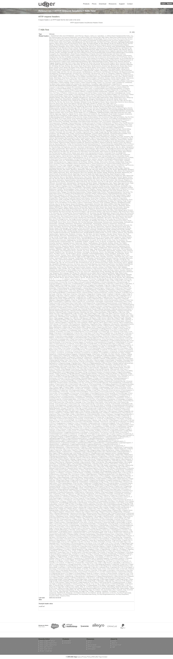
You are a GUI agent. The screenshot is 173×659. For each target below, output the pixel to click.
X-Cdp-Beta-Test (108, 333)
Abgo (103, 37)
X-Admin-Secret (119, 283)
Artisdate (51, 52)
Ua (64, 261)
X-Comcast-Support (77, 342)
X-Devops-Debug (99, 361)
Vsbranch (129, 270)
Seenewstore (113, 223)
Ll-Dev (64, 166)
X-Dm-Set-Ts (112, 366)
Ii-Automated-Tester (109, 153)
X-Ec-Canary (121, 370)
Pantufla (59, 189)
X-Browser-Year (71, 322)
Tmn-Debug (117, 255)
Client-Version (81, 78)
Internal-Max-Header (123, 156)
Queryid (67, 204)
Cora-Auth (108, 82)
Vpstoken (122, 270)
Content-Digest (53, 82)
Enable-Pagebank (73, 115)
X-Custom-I (105, 351)
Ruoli (117, 213)
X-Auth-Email (90, 301)
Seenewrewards (87, 223)
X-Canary (114, 328)
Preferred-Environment (93, 196)
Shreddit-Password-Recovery (61, 232)
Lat (88, 165)
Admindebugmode (77, 42)
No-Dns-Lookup (105, 178)
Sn (99, 237)
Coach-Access (73, 79)
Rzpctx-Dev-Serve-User (127, 213)
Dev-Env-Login (118, 100)
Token (97, 256)
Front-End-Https (65, 127)
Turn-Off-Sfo (123, 259)
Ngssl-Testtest (117, 177)
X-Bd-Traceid (82, 315)
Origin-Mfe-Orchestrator (106, 184)
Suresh (72, 247)
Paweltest (92, 189)
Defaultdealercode (100, 99)
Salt (91, 214)
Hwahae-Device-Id (62, 141)
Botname (67, 66)
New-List (62, 177)
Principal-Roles (53, 198)
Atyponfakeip (84, 54)
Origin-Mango (84, 184)
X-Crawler (74, 346)
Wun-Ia (99, 277)
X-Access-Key (63, 282)
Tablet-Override (71, 249)
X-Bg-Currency (125, 316)
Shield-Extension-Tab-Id (119, 226)
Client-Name (57, 78)
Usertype (101, 267)
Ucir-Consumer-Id (70, 262)
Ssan (113, 240)
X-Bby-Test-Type (78, 313)
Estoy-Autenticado (77, 118)
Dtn (81, 111)
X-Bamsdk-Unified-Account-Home (121, 309)
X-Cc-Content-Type (103, 331)
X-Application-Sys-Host (109, 297)
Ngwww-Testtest (127, 177)
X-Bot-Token (59, 321)
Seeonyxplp (72, 225)
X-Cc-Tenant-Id (114, 331)
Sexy (85, 226)
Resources (112, 4)
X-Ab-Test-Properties (82, 280)
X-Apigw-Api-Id (90, 294)
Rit (89, 210)
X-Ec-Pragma (78, 372)
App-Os (130, 49)
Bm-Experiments (95, 64)
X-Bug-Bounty (85, 324)
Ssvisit (97, 241)
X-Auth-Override (108, 301)
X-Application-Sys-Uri (69, 298)
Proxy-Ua (68, 201)
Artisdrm (57, 52)
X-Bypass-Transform (119, 327)
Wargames (56, 273)
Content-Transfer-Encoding (88, 82)
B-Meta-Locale (66, 61)
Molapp (105, 172)
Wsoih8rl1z (117, 276)
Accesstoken (82, 40)
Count (57, 84)
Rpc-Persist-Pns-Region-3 (110, 211)
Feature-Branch (116, 121)
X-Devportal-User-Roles (124, 361)
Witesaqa (52, 276)
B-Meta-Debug (105, 60)
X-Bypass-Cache (85, 325)
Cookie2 (99, 82)
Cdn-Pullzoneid (106, 72)
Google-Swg (102, 132)
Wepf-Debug (75, 274)
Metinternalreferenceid (81, 171)
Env (100, 117)
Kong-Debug (69, 163)
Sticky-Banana (103, 243)
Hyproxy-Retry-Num (60, 144)
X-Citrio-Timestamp (89, 334)
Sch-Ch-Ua (108, 232)
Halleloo (69, 135)
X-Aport (123, 294)
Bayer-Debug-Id (81, 63)
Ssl (126, 240)
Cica (64, 76)
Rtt (88, 213)
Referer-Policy (108, 205)
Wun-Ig (103, 277)
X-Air (65, 286)
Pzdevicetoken (88, 202)
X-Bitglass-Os (68, 318)
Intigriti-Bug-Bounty (77, 157)
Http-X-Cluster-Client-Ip (97, 138)
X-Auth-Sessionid (61, 304)
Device (108, 102)
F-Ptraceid (126, 120)
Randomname (125, 204)
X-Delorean (95, 358)
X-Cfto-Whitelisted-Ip (68, 334)
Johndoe (96, 162)
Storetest (110, 243)
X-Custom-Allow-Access (78, 349)
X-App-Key (73, 295)
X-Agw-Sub (107, 285)
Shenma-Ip (108, 226)
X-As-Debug (90, 300)
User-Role (91, 265)
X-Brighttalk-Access (74, 321)
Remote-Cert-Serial (93, 207)
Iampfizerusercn (89, 147)
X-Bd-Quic (75, 315)
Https (82, 139)
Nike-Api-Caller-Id (60, 178)
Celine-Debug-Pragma (55, 75)
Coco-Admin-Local (94, 79)
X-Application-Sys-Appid (94, 297)
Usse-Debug (107, 267)
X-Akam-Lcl (114, 286)
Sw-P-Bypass (94, 247)
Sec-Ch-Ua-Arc (62, 220)
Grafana (123, 132)
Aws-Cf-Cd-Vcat (82, 58)
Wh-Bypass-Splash (85, 274)
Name (83, 175)
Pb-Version (123, 189)
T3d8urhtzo (59, 249)
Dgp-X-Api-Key (72, 105)
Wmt (80, 276)
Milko (115, 171)
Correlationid (128, 82)
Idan (117, 147)
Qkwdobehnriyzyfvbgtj (123, 202)
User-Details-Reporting (90, 264)
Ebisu (62, 112)
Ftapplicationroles (119, 127)
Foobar (100, 124)
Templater (119, 250)
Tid (96, 255)
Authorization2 (106, 55)
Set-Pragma (57, 226)
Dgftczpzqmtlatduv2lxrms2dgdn (58, 105)
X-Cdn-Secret (57, 333)
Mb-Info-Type (103, 169)
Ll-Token (69, 166)
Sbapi (104, 214)
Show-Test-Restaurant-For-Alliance (101, 228)
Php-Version (126, 192)
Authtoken (119, 55)
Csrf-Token (56, 93)
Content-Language (64, 82)
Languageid (76, 165)
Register (169, 3)
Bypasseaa (62, 69)
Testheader (85, 253)
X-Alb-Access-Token (121, 288)
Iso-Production (86, 159)
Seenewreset (69, 223)
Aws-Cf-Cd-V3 (73, 58)
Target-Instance (107, 249)
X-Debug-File (66, 355)
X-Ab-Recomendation (62, 280)
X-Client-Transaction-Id (117, 337)
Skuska (86, 235)
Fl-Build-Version (106, 123)
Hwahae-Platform (87, 141)
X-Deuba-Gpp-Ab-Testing (56, 360)
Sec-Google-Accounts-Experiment (79, 219)
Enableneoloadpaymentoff (56, 117)
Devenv (102, 102)
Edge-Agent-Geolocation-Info (118, 112)
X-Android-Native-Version (73, 292)
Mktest (120, 171)
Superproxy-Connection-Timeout (84, 246)
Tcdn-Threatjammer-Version (68, 250)
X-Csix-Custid (57, 348)
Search (122, 217)
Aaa (132, 36)
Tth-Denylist (100, 259)
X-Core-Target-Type (80, 343)
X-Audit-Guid (67, 301)
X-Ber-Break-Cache (63, 316)
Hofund (98, 136)
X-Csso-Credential (106, 348)
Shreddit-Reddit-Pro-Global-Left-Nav (94, 232)
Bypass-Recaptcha (85, 67)
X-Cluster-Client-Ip (119, 339)
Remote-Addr (83, 207)
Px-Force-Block (72, 202)
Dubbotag (89, 111)
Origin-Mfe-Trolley (119, 184)
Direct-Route (88, 106)
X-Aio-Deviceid (59, 286)
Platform (94, 193)
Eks (99, 114)
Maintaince (74, 169)
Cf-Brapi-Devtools (92, 75)
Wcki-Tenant (73, 273)
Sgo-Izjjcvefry (92, 226)
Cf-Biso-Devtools (69, 75)
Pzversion (96, 202)
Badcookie (127, 61)
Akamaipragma (53, 46)
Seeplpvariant (81, 225)
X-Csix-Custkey (66, 348)
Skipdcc (80, 235)
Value (59, 268)
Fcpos (100, 121)
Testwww (63, 255)
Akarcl (68, 46)
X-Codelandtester (103, 340)
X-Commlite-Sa (88, 342)
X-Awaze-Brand (61, 307)
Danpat (65, 96)
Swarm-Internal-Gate (114, 247)
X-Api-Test (59, 294)
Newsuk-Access (78, 177)
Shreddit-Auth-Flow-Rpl (118, 229)
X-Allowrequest (110, 289)
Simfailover (72, 234)
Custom (128, 93)
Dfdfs (108, 103)
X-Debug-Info (90, 355)
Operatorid (89, 183)
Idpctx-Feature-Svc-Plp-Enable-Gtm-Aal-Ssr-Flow (110, 148)
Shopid (56, 228)
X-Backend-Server (65, 309)
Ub (63, 262)
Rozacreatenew (53, 211)
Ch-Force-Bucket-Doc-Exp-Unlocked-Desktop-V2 (86, 144)
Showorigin (93, 229)
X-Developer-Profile (54, 361)
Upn (50, 264)
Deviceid (79, 103)
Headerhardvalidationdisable (57, 136)
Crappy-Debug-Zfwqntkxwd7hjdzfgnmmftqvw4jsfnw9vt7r (94, 85)
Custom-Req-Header (79, 94)
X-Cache (69, 328)
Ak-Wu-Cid (113, 43)
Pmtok (125, 193)
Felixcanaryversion (54, 123)
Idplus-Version (67, 153)
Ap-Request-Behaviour (114, 48)
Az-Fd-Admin (100, 58)
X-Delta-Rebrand (111, 358)
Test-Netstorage (109, 252)
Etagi (84, 118)
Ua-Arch (68, 261)
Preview (108, 196)
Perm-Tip (125, 190)
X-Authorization (67, 306)
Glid (64, 132)
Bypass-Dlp (67, 67)
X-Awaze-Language (95, 307)
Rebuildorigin (77, 205)
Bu (118, 66)
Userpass (88, 267)
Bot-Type (61, 66)
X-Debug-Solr (71, 357)
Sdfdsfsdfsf (100, 217)
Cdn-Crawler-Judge (54, 72)
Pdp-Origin (60, 190)
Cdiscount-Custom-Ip (114, 70)
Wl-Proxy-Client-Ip (67, 276)
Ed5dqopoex (93, 112)
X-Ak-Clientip (71, 286)
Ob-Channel (69, 181)
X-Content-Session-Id (59, 343)
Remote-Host (103, 207)
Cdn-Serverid (86, 73)
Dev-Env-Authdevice (100, 100)
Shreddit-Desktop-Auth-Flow (75, 231)
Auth (97, 54)
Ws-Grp (111, 276)
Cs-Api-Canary (59, 87)
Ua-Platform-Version (127, 261)
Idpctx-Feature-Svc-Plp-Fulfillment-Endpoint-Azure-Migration (113, 150)
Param (77, 189)
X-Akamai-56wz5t (124, 286)
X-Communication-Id (99, 342)
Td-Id (87, 250)
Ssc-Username (120, 240)
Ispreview (100, 159)
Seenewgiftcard (128, 222)
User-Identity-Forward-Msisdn (124, 264)
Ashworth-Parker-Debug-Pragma (115, 52)
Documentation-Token (105, 108)
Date (62, 97)
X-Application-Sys (81, 297)
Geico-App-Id (60, 130)
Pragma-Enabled (120, 195)
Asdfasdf (83, 52)
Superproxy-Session (112, 246)
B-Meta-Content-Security (93, 60)
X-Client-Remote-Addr (80, 337)
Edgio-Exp (65, 114)
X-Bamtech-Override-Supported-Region (105, 310)
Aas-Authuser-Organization (69, 37)
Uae (57, 262)
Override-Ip (95, 186)
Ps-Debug (110, 201)
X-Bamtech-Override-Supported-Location (81, 310)
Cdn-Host (63, 72)
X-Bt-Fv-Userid (63, 324)
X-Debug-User (88, 357)
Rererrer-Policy (100, 208)
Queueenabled (89, 204)
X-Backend (128, 307)
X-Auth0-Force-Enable (101, 304)
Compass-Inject (68, 81)
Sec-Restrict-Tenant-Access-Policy (116, 220)
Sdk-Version (115, 217)
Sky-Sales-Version (94, 235)
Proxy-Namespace (122, 199)
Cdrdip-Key (118, 73)
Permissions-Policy (54, 192)
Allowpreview (129, 46)
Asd (75, 52)
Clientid (113, 78)
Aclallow (121, 40)
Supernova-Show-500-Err (108, 244)
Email (110, 114)
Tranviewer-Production (111, 258)
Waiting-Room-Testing (97, 271)
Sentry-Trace (89, 225)
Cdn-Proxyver (97, 72)
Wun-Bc (83, 277)
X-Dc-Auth (111, 354)
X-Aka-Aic (79, 286)
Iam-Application (65, 147)
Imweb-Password (109, 154)
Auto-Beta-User (53, 57)
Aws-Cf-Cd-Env (111, 57)
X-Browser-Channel (99, 321)
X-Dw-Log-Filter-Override (102, 369)
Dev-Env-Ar (89, 100)
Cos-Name (52, 84)
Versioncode (116, 268)
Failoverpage (73, 121)
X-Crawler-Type (82, 346)
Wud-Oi (62, 277)
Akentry (77, 46)
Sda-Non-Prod (82, 217)
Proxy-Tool (62, 201)
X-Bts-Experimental (74, 324)
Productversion (53, 199)
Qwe (102, 204)
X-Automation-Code (117, 306)
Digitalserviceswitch (55, 106)
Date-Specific (68, 97)
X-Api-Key (111, 292)
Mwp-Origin (76, 174)
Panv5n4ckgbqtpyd (68, 189)
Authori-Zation (85, 55)
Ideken (123, 147)
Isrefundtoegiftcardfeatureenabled (113, 159)
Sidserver (120, 232)
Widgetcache (111, 274)
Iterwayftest (83, 160)
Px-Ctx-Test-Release (61, 202)
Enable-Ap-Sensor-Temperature (58, 115)
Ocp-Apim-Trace (96, 181)
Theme (69, 255)
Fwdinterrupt (89, 129)
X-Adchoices (87, 283)
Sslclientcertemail (54, 241)
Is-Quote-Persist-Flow (55, 159)
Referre (128, 205)
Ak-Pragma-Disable (92, 43)
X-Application (71, 297)
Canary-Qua (57, 70)
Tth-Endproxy (108, 259)
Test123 (79, 253)
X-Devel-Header (109, 360)
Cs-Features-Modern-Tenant (95, 90)
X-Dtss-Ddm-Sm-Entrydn (87, 369)
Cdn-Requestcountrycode (126, 72)
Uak (60, 262)
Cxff (119, 94)
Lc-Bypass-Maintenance (97, 165)
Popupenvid (60, 195)
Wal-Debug (108, 271)
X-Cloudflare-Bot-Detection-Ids (92, 339)
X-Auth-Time (90, 304)
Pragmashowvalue (75, 196)
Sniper (112, 237)
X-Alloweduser (101, 289)
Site (84, 234)
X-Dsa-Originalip (65, 369)
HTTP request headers (68, 10)
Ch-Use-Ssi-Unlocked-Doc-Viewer (77, 145)
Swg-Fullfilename (125, 247)
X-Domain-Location (82, 367)
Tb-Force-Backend (126, 249)
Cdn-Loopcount (77, 72)
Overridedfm (124, 186)
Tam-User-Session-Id (82, 249)
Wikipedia (129, 274)
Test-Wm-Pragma (71, 253)
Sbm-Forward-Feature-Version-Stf (70, 216)
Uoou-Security (118, 262)
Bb (87, 63)
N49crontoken (77, 175)
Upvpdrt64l (55, 264)
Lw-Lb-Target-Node (82, 168)
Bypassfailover (70, 69)
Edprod (71, 114)
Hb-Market (88, 135)
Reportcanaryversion (75, 208)
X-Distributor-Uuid (118, 364)
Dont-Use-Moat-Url (54, 109)
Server (105, 225)
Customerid (98, 94)
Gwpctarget (52, 135)
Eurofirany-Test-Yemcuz (101, 118)
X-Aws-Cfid (105, 307)
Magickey (126, 168)
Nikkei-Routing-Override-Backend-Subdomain (79, 178)
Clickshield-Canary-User (93, 76)
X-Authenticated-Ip (128, 304)
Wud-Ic (51, 277)
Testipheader (120, 253)
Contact (130, 4)
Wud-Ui (72, 277)
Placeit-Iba (88, 193)
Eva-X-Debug (113, 118)
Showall (51, 229)
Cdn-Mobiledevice (87, 72)
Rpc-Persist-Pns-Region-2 (94, 211)
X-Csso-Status (123, 348)
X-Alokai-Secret (120, 289)
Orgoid (115, 183)
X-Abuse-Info (119, 280)
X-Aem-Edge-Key (65, 285)
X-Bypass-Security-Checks (104, 327)
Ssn (73, 241)
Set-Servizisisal (66, 226)
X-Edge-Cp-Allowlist (60, 373)
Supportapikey (59, 247)
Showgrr (74, 229)
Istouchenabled (53, 160)
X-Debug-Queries (120, 355)
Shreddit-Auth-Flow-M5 (103, 229)
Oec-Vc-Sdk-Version (107, 181)
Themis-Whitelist (76, 255)
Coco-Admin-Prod (105, 79)
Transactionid (79, 258)
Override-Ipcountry (104, 186)
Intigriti (70, 157)
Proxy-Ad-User (86, 199)
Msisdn (70, 174)
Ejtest (81, 114)
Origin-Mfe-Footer (94, 184)
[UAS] (46, 7)
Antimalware (92, 48)
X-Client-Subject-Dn (93, 337)
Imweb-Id (101, 154)
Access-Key (123, 39)
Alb (87, 46)
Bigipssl (112, 63)
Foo (96, 124)
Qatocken (114, 202)
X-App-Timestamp (101, 295)
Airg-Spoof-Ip (74, 43)
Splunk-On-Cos (109, 238)
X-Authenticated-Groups (115, 304)
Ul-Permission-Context (101, 262)
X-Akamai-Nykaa (87, 288)
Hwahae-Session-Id (98, 141)
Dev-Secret (66, 102)
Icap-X (113, 147)
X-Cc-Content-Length (91, 331)
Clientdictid (100, 78)
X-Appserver (117, 298)
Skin (124, 234)
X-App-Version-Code (113, 295)
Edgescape (58, 114)
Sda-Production (91, 217)
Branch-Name (87, 66)
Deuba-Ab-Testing (77, 100)
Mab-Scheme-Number (101, 168)
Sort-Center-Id (72, 238)
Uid (91, 262)
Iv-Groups (99, 160)
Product (109, 198)
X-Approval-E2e (108, 298)
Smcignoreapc (63, 237)
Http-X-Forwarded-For (122, 138)
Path (87, 189)
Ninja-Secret (96, 178)
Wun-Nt (114, 277)
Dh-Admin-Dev (82, 105)
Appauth (59, 51)
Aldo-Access (92, 46)
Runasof (113, 213)
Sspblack (85, 241)
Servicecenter (119, 225)
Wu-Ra (124, 276)
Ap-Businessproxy (102, 48)
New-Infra (56, 177)
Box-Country (74, 66)
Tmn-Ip (123, 255)
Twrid (55, 261)
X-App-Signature (90, 295)
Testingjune (112, 253)
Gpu (119, 132)
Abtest (107, 37)
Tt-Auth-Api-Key (91, 259)
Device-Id (121, 102)
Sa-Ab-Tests (52, 214)
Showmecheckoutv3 (83, 229)
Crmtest (131, 85)
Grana (128, 132)
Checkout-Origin (55, 147)
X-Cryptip (101, 346)
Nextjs (90, 177)
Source (79, 238)
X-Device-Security (73, 361)
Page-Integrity (87, 187)
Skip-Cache (63, 235)
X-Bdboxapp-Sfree (106, 315)
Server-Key (111, 225)
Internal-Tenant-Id (54, 157)
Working (85, 276)
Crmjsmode (124, 85)
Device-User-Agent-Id (70, 103)
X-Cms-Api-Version (71, 340)
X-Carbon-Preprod (104, 330)
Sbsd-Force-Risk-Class (108, 216)
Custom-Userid (90, 94)
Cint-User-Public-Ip (71, 76)
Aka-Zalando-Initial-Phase (61, 45)
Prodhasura (102, 198)
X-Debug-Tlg (79, 357)
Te (96, 250)
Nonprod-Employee (70, 180)
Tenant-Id (129, 250)
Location (91, 166)
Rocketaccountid (101, 210)
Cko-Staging (81, 76)
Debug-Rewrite (67, 99)
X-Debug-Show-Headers (59, 357)
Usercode (127, 265)
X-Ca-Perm (63, 328)
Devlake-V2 (93, 103)
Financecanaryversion (74, 123)
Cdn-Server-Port (77, 73)
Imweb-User (126, 154)
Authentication (65, 55)
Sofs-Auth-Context (57, 238)
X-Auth (74, 301)
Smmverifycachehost (74, 237)
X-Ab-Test (72, 280)
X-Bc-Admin (108, 313)
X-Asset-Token (98, 300)
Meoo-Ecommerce (64, 171)
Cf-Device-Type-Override (105, 75)
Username (70, 267)
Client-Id (124, 76)
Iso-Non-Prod (78, 159)
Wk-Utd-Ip (58, 276)
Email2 (115, 114)
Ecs (84, 112)
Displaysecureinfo (54, 108)
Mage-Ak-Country (114, 168)
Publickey (119, 201)
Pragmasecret (65, 196)
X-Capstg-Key (94, 330)
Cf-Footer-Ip (116, 75)
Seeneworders (53, 223)
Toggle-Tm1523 (90, 256)
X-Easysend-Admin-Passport (79, 370)
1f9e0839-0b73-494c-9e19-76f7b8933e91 (62, 36)
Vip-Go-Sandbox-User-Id (74, 270)
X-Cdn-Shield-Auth (67, 333)
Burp (126, 66)
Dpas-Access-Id (79, 109)
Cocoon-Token (115, 79)
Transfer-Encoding (99, 258)
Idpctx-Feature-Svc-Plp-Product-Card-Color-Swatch (84, 151)
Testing (106, 253)
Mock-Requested (75, 172)
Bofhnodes (130, 64)
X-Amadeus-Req (103, 291)
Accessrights (74, 40)
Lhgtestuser (52, 166)
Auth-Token (116, 54)
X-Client (97, 334)
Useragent (112, 265)
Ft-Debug (92, 127)
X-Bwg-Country (57, 325)
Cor (103, 82)
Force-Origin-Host (68, 126)
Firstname (98, 123)
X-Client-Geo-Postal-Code (82, 336)
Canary (51, 70)
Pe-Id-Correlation (69, 190)
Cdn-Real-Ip (114, 72)
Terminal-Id (58, 252)
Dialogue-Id (109, 105)
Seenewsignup (97, 223)
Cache (97, 69)
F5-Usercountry (57, 121)
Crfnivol (113, 85)
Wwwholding (129, 277)
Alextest (99, 46)
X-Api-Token (66, 294)
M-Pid (93, 168)
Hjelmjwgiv (92, 136)
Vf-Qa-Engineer (125, 268)
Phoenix (103, 192)
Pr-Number (108, 195)
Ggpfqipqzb (109, 130)
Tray (50, 259)
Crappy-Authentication (104, 84)
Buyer (130, 66)
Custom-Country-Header (56, 94)
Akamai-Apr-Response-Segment (97, 45)
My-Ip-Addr (102, 174)
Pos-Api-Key (68, 195)
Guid (129, 133)
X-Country (68, 345)
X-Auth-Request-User (124, 303)
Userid (59, 267)
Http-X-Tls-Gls (58, 139)
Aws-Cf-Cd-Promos (121, 57)
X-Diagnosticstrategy (64, 363)
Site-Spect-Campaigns (99, 234)
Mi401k (103, 171)
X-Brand (65, 321)
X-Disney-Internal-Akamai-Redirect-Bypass (70, 364)
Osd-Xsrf (70, 186)
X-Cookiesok (70, 343)
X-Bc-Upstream (58, 315)
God (74, 132)
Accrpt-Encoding (102, 40)
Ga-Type (118, 129)
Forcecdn (103, 126)
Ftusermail (63, 129)
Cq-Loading (94, 84)
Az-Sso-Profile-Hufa (125, 58)
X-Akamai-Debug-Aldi (63, 288)
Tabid (64, 249)
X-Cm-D (127, 339)
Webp (116, 273)
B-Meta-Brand (66, 60)
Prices (94, 4)
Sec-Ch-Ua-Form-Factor (74, 220)
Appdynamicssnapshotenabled (71, 51)
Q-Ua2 (101, 202)
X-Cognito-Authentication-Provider (119, 340)
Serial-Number (98, 225)
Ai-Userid (66, 43)
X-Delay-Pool (87, 358)
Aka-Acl (125, 43)
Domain (114, 108)
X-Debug (123, 354)
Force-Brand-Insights (108, 124)
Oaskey (63, 181)
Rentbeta (66, 208)
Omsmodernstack (61, 183)
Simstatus (79, 234)
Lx (89, 168)
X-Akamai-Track (109, 288)
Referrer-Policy (58, 207)
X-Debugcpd (105, 357)
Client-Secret (65, 78)
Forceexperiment (111, 126)
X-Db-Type (104, 354)
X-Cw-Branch (94, 352)
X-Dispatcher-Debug (89, 364)
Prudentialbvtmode (101, 201)
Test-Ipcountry (94, 252)
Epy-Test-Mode (53, 118)
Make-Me (89, 169)
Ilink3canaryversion (78, 154)
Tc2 (50, 250)
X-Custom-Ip (113, 351)
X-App (128, 294)
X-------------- (84, 279)
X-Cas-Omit (113, 330)
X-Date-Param (96, 354)
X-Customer (77, 352)
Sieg (125, 232)
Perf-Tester (113, 190)
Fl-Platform (115, 123)
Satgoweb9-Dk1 (97, 214)
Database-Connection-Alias (121, 96)
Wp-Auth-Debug (93, 276)
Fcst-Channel (107, 121)
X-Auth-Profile (77, 303)
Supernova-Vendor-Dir (123, 244)
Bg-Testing (96, 63)
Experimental (67, 120)
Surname (77, 247)
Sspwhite (91, 241)
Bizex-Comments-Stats (122, 63)
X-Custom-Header (96, 351)
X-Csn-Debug (75, 348)
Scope (59, 217)
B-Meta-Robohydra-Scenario (100, 61)
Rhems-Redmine (66, 210)
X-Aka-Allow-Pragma (89, 286)
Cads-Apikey (90, 69)
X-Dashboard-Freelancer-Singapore (67, 354)
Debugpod (92, 99)
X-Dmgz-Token (71, 367)
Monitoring (111, 172)
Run (98, 213)
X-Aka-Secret (100, 286)
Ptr (115, 201)
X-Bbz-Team (101, 313)
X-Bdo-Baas (115, 315)
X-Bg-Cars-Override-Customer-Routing (101, 316)
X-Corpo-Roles (120, 343)
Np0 (116, 180)
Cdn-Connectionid (126, 70)
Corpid (113, 82)
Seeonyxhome (53, 225)
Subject (124, 243)
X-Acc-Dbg (126, 280)
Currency (80, 93)
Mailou (68, 169)
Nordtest (111, 180)
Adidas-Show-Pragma (65, 42)
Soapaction (117, 237)
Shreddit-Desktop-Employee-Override (95, 231)
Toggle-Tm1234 (80, 256)
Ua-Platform (116, 261)
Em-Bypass (104, 114)
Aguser (61, 43)
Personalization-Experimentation (76, 192)
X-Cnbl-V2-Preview (92, 340)
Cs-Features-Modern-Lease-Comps (82, 88)
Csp (116, 91)
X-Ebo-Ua (106, 370)
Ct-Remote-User (72, 93)
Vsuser (63, 271)
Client (120, 76)
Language (69, 165)
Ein (77, 114)
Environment (105, 117)
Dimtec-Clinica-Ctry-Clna (68, 106)
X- (51, 279)
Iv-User (105, 160)
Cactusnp (83, 69)
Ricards (85, 210)
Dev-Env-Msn (127, 100)
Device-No (52, 103)
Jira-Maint (90, 162)
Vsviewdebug (69, 271)
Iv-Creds (93, 160)
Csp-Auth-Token (122, 91)
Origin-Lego (76, 184)
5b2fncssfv (93, 36)
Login (104, 166)
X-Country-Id (86, 345)
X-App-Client (59, 295)
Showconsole (58, 229)
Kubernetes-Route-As (85, 163)
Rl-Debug (93, 210)
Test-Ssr (126, 252)
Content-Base (130, 81)
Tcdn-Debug (55, 250)
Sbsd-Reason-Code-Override (124, 216)
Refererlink (122, 205)
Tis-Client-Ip (100, 255)
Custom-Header (68, 94)
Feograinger (64, 123)
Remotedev (119, 207)
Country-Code (69, 84)
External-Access (96, 120)
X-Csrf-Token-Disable (94, 348)
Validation (124, 267)
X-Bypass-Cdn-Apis (97, 325)
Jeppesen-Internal (72, 162)
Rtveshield (93, 213)
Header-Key (106, 135)
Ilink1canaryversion (54, 154)
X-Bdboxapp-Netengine (93, 315)
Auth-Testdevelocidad (105, 54)
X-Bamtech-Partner (60, 312)
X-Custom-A (66, 349)
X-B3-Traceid (121, 307)
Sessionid (126, 225)
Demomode (110, 99)
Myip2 (112, 174)
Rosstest (130, 210)
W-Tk (89, 271)
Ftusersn (69, 129)
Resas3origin (109, 208)
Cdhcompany (104, 70)
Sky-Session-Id (105, 235)
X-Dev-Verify (89, 360)
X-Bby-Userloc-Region (90, 313)
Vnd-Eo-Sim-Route (108, 270)
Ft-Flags (97, 127)
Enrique (85, 117)
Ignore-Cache (84, 153)
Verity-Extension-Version (100, 268)
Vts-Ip (76, 271)
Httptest (87, 139)
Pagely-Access (115, 187)
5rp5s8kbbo (101, 36)
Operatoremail (81, 183)
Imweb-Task (118, 154)
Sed (79, 222)
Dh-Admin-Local (91, 105)
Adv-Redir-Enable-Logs (89, 42)
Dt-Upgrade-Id (75, 111)
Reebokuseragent (95, 205)
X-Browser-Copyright (87, 321)
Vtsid (85, 271)
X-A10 (125, 279)
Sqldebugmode (71, 240)
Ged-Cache (52, 130)
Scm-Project (52, 217)
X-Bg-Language (58, 318)
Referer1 (115, 205)
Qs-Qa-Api (61, 204)
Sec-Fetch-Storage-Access (60, 219)
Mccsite (110, 169)
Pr (104, 195)
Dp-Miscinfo (64, 109)
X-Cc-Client (67, 331)
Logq (115, 166)
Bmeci (117, 64)
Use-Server (77, 264)
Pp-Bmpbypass (88, 195)
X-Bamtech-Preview (73, 312)
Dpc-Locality (88, 109)
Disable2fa (96, 106)
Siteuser (119, 234)
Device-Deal (113, 102)
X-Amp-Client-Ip (113, 291)
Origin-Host (59, 184)
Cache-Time (103, 69)
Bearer (91, 63)
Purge (124, 201)
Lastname (83, 165)
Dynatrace (106, 111)
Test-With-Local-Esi (59, 253)
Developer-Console (86, 102)
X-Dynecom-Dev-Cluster (63, 370)
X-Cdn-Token (87, 333)
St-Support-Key (111, 241)
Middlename (109, 171)
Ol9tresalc (52, 183)
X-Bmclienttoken (87, 319)
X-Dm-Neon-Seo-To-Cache (87, 366)
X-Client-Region (68, 337)
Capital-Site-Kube (88, 70)
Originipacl (64, 186)
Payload (98, 189)
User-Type (106, 265)
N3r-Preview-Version (66, 175)
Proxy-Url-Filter (76, 201)
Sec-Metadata (93, 220)
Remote (76, 207)
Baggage (51, 63)
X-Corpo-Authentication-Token (106, 343)
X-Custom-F (60, 351)
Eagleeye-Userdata (54, 112)
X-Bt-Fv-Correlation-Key (125, 322)
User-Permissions (83, 265)
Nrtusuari (120, 180)
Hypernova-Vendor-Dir (106, 142)
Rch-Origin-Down (77, 210)
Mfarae (91, 171)
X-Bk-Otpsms (92, 318)
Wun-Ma (108, 277)
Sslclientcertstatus (65, 241)
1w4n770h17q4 (79, 36)
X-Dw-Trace (123, 369)
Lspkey (120, 166)
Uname (111, 262)
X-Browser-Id (109, 321)
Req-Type (85, 208)
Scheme (114, 232)
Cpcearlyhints (86, 84)
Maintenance (81, 169)
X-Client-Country (105, 334)
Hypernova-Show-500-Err (92, 142)
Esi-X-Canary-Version (65, 118)
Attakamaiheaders (64, 54)
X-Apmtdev (117, 294)
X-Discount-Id (53, 364)
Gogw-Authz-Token (88, 132)
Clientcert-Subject (91, 78)
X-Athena (121, 300)
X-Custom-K (60, 352)
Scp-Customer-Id (66, 217)
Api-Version (66, 49)
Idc (120, 147)
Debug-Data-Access (120, 97)
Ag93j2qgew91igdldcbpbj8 (125, 42)
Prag (113, 195)
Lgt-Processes (129, 165)
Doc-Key (95, 108)
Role (108, 210)
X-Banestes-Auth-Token (86, 312)
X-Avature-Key (127, 306)
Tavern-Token (116, 249)
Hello (75, 136)
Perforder (119, 190)
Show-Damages (63, 228)
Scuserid (74, 217)
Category (96, 70)
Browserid (114, 66)
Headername (69, 136)
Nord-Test (106, 180)
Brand (80, 66)
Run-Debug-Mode (105, 213)
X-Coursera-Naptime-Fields (114, 345)
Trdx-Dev (55, 259)
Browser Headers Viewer (95, 22)
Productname (123, 198)
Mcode (115, 169)
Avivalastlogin (76, 57)
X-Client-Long (121, 336)
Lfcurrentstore (120, 165)
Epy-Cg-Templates (119, 117)
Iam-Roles (74, 147)
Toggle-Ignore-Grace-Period (68, 256)
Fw (84, 129)
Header (100, 135)
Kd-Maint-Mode (119, 162)
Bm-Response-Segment (108, 64)
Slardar (112, 235)
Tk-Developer (109, 255)
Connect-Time (108, 81)
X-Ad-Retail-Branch (77, 283)
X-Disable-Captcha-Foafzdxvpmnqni (122, 363)
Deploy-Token (123, 99)
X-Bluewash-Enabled (60, 319)
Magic (121, 168)
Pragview (83, 196)
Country (62, 84)
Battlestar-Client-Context (69, 63)
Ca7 (78, 69)
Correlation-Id (120, 82)
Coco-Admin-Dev (83, 79)
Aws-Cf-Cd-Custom (100, 57)
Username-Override (79, 267)
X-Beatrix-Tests (124, 315)
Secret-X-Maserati (72, 222)
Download (102, 4)
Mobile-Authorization (59, 172)
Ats (58, 54)
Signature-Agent (53, 234)
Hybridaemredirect (120, 141)
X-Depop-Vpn (120, 358)
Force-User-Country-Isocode (82, 126)
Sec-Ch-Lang (108, 219)
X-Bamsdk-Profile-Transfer (89, 309)
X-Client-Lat (113, 336)
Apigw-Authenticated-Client (87, 49)
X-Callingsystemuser (105, 328)
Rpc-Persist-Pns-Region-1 (79, 211)
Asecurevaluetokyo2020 (98, 52)
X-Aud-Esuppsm (58, 301)
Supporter (66, 247)
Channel (117, 145)
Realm (70, 205)
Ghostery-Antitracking (119, 130)
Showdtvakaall (67, 229)
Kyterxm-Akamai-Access (99, 163)
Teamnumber (102, 250)
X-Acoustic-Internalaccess (108, 282)
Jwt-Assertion (104, 162)
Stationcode (78, 243)
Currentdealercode (120, 93)
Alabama (83, 46)
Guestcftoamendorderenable (83, 133)
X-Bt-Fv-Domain (53, 324)
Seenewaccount (107, 222)
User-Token (98, 265)
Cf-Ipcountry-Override (127, 75)
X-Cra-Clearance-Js (65, 346)
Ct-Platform (63, 93)
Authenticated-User (54, 55)
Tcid (84, 250)
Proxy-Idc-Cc (95, 199)
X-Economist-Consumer (95, 372)
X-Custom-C (121, 349)
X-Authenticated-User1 (55, 306)
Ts (85, 259)
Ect (87, 112)
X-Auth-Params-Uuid (66, 303)
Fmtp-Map (78, 124)
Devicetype (86, 103)
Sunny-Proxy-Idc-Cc (65, 244)
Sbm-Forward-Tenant (87, 216)
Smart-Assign (123, 235)
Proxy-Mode (113, 199)
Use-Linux (70, 264)
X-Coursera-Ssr (126, 345)
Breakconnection (96, 66)
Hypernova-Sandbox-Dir (77, 142)
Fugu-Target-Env (77, 129)
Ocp (89, 181)
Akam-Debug (83, 45)
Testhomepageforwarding (96, 253)
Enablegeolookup (116, 115)
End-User (79, 117)
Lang (64, 165)
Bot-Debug (55, 66)
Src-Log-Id (93, 240)
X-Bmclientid (77, 319)
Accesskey (66, 40)
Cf (63, 75)
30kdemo (87, 36)
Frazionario (56, 127)
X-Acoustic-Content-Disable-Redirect (89, 282)
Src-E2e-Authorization (82, 240)
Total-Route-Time (119, 256)
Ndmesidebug (100, 175)
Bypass (51, 67)
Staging (123, 241)
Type (59, 261)
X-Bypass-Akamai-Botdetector (71, 325)
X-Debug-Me (98, 355)
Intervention (63, 157)
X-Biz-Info (75, 318)
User (82, 264)
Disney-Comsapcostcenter (107, 106)
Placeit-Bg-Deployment (77, 193)
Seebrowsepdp (98, 222)
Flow (120, 123)
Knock (51, 163)
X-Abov (107, 280)
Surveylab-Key (85, 247)
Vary (69, 268)
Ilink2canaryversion (66, 154)
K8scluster (112, 162)
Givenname (58, 132)
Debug (111, 97)
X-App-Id (66, 295)
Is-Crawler (102, 157)
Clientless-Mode (120, 78)
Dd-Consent (92, 97)
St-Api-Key (103, 241)
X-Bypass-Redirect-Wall (78, 327)
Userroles (95, 267)
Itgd (89, 160)
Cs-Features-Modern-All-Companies (104, 87)
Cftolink (60, 76)
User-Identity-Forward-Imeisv (106, 264)
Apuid (125, 51)
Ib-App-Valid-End (100, 147)
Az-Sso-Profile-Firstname (112, 58)
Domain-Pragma (122, 108)
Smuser (95, 237)
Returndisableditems (55, 210)
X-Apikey (98, 294)
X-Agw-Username (116, 285)
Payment (104, 189)
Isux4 (60, 160)
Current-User (110, 93)
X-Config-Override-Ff (120, 342)
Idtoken (74, 153)
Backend (120, 61)
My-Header (95, 174)
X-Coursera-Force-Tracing (97, 345)
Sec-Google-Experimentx (97, 219)
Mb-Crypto (95, 169)
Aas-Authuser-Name (55, 37)
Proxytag (92, 201)
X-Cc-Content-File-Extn (77, 331)
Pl (63, 193)
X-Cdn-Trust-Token (97, 333)
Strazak (116, 243)
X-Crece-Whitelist (93, 346)
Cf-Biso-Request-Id (80, 75)
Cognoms (123, 79)
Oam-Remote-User (54, 181)
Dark (69, 96)
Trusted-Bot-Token (78, 259)
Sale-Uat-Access (84, 214)
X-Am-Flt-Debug (86, 291)
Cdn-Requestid (53, 73)
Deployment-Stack (54, 100)
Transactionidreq (88, 258)
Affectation (114, 42)
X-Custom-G (68, 351)
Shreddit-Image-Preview (113, 231)
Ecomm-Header (78, 112)
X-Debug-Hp (82, 355)
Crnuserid (52, 87)
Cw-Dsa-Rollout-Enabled (110, 94)
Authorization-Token (96, 55)
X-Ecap (85, 372)
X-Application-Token (97, 298)
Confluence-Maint (98, 81)
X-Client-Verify (53, 339)
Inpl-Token (77, 156)
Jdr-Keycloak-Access (60, 162)
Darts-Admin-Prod (99, 96)
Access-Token (58, 40)
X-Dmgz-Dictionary (60, 367)
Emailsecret (128, 114)
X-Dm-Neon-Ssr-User (102, 366)
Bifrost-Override (105, 63)
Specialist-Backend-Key (89, 238)
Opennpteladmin (71, 183)
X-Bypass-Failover (108, 325)
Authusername (127, 55)
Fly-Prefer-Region (69, 124)
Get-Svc (102, 130)
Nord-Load (99, 180)
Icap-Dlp (107, 147)
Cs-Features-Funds (87, 87)
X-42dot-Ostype (118, 279)
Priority (61, 198)
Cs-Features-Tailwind (78, 91)
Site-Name (89, 234)
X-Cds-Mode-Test (119, 333)
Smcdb (56, 237)
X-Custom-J (52, 352)
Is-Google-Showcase (121, 157)
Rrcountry (56, 213)
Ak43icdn (119, 43)
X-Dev (66, 360)
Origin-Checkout (67, 184)
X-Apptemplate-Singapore (62, 300)
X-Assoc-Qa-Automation (111, 300)
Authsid (113, 55)
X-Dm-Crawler (63, 366)
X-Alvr (70, 291)
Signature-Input (63, 234)
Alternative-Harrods (67, 48)
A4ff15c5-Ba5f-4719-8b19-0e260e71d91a (118, 36)
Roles (112, 210)
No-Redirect (113, 178)
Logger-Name (98, 166)
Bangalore (58, 63)
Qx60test (111, 204)
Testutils (57, 255)
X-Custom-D (129, 349)
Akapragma (62, 46)
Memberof (131, 169)
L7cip (60, 165)
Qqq (56, 204)
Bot (50, 66)
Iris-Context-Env (93, 157)
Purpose (51, 202)
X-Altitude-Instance (62, 291)
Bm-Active (87, 64)
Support (122, 4)
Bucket (122, 66)
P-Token (69, 187)
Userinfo (63, 267)
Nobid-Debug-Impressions (125, 178)
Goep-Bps (79, 132)
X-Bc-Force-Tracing (119, 313)
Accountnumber (91, 40)
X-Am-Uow (94, 291)
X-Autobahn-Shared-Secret (80, 306)
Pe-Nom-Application (103, 190)
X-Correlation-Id (60, 345)
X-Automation (107, 306)
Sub (120, 243)
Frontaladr (73, 127)
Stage (118, 241)
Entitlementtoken (93, 117)
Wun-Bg (88, 277)
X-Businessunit (115, 324)
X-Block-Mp (110, 318)
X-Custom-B (103, 349)
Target (91, 249)
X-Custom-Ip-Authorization (125, 351)
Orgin (110, 183)
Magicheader (52, 169)
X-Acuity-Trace (67, 283)
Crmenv (118, 85)
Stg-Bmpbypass (93, 243)
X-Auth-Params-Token (120, 301)
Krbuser (75, 163)
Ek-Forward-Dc (93, 114)
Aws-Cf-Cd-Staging (62, 58)
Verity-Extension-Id (86, 268)
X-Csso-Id (116, 348)
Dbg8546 (75, 97)
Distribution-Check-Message (68, 108)
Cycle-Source (125, 94)
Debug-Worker (76, 99)
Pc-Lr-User (130, 189)
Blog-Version (69, 64)
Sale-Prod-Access (73, 214)
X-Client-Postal (59, 337)
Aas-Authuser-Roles (84, 37)
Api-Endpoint (125, 48)
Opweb (95, 183)
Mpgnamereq (125, 172)
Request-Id (92, 208)
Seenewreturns (78, 223)
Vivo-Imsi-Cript (86, 270)
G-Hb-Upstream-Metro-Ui (100, 129)
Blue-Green (77, 64)
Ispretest (94, 159)
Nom (50, 180)
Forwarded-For (121, 126)
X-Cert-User (128, 333)
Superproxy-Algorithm (68, 246)
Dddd (98, 97)
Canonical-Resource (76, 70)
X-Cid (76, 334)
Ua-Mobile (103, 261)
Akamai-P (109, 45)
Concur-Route (88, 81)
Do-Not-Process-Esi (86, 108)
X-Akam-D (107, 286)
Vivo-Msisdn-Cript (97, 270)
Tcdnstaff (79, 250)
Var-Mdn (64, 268)
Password (82, 189)
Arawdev (130, 51)
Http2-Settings (76, 139)
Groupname (52, 133)
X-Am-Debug (76, 291)
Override (88, 186)
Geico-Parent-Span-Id (71, 130)
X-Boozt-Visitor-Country (113, 319)
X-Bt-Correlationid (82, 322)
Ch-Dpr (69, 144)
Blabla (57, 64)
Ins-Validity (84, 156)
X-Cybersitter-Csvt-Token (116, 352)
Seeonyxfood (121, 223)
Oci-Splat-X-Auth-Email (80, 181)
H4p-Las (59, 135)
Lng (73, 166)
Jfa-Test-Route (82, 162)
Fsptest (79, 127)
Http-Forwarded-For (69, 138)
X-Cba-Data (59, 331)
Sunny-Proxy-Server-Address (80, 244)
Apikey (111, 49)
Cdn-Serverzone (95, 73)
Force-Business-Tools (121, 124)
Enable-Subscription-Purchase (88, 115)
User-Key (51, 265)
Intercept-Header (106, 156)
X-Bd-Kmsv (67, 315)
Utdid (119, 267)
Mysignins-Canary (119, 174)
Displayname (119, 106)
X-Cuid (60, 349)
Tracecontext (58, 258)
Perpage (63, 192)
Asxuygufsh (52, 54)
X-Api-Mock (117, 292)
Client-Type (73, 78)
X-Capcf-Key (85, 330)
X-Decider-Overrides (77, 358)
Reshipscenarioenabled (120, 208)
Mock (67, 172)
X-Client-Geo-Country (117, 334)
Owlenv (54, 187)
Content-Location (75, 82)
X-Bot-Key (128, 319)
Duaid (84, 111)
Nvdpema (127, 180)
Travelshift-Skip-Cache (125, 258)
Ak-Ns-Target (82, 43)
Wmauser (76, 276)
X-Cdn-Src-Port (78, 333)
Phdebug (88, 192)
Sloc (116, 235)
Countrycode (77, 84)
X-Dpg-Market (104, 367)
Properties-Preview (75, 199)
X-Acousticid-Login (122, 282)
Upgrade (130, 262)
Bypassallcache (53, 69)
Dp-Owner (71, 109)
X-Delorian (102, 358)
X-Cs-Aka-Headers (110, 346)
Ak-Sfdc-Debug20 (104, 43)
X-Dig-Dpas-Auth (76, 363)
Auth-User (123, 54)
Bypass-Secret (96, 67)
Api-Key (60, 49)
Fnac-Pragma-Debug (88, 124)
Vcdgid (73, 268)
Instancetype (97, 156)
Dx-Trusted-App (97, 111)
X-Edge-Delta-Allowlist (73, 373)
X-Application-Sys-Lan (122, 297)
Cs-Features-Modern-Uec (111, 90)
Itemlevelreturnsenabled (73, 160)
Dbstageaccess (83, 97)
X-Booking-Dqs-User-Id (99, 319)
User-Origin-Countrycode (70, 265)
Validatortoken (53, 268)
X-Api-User (74, 294)
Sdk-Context (108, 217)
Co (67, 79)
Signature (130, 232)
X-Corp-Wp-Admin (92, 343)
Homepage (113, 136)
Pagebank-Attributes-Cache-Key (101, 187)
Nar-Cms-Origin (90, 175)
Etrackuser (90, 118)
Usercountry (52, 267)
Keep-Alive (128, 162)
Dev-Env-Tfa (52, 102)
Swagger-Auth (103, 247)
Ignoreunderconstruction (96, 153)
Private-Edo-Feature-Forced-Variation (79, 198)
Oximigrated (60, 187)
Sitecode (109, 234)
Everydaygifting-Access (124, 118)
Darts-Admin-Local (87, 96)
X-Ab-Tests (92, 280)
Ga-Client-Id (112, 129)
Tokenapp (103, 256)
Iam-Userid (81, 147)
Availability (68, 57)
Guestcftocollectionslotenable (100, 133)
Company (60, 81)
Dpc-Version (96, 109)
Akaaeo (71, 45)
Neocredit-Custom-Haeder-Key (113, 175)
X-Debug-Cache (57, 355)
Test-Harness (78, 252)
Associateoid (129, 52)
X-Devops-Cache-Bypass (86, 361)
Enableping (68, 117)
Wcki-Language (64, 273)
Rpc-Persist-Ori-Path (65, 211)
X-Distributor (108, 364)
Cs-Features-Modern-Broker (63, 88)
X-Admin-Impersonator (98, 283)
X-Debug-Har (74, 355)
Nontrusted (79, 180)
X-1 (89, 279)
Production (115, 198)
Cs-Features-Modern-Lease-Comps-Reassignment (107, 88)
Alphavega (52, 48)
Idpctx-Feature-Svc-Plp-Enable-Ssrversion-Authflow (81, 150)
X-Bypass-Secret (90, 327)
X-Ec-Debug (128, 370)
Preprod (103, 196)
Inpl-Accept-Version (67, 156)
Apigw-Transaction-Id (102, 49)
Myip (107, 174)
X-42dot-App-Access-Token (105, 279)
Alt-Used (58, 48)
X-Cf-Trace (58, 334)
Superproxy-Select (100, 246)
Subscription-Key (54, 244)
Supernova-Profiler (95, 244)
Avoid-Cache (90, 57)
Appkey (87, 51)
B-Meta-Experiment (125, 60)
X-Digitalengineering (95, 363)
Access (105, 39)
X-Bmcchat (69, 319)
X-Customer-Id (85, 352)
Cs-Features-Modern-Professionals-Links (74, 90)
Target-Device (98, 249)
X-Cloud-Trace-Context (76, 339)
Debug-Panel (58, 99)
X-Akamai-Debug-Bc (76, 288)
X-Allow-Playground (90, 289)
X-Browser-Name (119, 321)
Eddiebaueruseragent (103, 112)
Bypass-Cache (58, 67)
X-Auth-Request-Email (88, 303)
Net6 (124, 175)
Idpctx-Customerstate (58, 148)
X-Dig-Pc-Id (85, 363)
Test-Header (85, 252)
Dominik (130, 108)
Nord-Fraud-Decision (89, 180)
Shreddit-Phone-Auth (77, 232)
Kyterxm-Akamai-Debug (114, 163)
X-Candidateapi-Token (74, 330)
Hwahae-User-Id (109, 141)
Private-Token (95, 198)
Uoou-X (125, 262)
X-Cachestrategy (94, 328)
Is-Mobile (130, 157)
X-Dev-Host (81, 360)
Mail (64, 169)
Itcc (64, 160)
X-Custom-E (52, 351)
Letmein (113, 165)
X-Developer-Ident (128, 360)
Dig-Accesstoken (119, 105)
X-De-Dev (117, 354)
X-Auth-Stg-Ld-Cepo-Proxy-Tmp (76, 304)
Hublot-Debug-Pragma (103, 139)
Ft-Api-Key (85, 127)
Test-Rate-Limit (119, 252)
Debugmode (84, 99)
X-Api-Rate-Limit (127, 292)
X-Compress (109, 342)
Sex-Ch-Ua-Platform (77, 226)
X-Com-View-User (66, 342)
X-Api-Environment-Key (100, 292)
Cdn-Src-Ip (104, 73)
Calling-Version (125, 69)
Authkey (72, 55)
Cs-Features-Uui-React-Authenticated (96, 91)
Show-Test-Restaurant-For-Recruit (121, 228)
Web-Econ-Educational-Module (105, 273)
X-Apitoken (110, 294)
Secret (129, 220)
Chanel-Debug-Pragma (94, 145)
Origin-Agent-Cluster (123, 183)
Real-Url (65, 205)
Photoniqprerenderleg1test (114, 192)
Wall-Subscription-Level (119, 271)
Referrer (51, 207)
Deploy (116, 99)
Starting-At (59, 243)
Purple (129, 201)
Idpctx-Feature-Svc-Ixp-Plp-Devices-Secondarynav (80, 148)
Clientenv (107, 78)
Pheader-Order (96, 192)
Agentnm (51, 43)
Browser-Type (106, 66)
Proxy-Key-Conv (104, 199)
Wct (78, 273)
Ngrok (94, 177)
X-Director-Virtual (106, 363)
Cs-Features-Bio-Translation (73, 87)
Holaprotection (105, 136)
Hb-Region (94, 135)
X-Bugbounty (106, 324)
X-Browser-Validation (61, 322)
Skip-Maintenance (72, 235)
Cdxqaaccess (126, 73)
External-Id (119, 120)
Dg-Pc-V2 (113, 103)
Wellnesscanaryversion (64, 274)
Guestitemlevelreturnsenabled (118, 133)
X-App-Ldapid (80, 295)
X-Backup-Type (75, 309)
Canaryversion (66, 70)
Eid (75, 114)
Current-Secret (101, 93)
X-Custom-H (86, 351)
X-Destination (129, 358)
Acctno (109, 40)
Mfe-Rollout (97, 171)
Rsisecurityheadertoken (79, 213)
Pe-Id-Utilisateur (92, 190)
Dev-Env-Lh (110, 100)
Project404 (66, 199)
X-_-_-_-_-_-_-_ (57, 279)
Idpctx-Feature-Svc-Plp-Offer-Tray (59, 151)
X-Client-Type (128, 337)
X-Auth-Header (99, 301)
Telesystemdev (110, 250)
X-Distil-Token (100, 364)
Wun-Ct (93, 277)
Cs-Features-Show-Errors (64, 91)
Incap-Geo (52, 156)
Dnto (78, 108)
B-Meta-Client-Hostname (78, 60)
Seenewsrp (105, 223)
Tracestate (71, 258)
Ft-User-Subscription (107, 127)
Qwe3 (105, 204)
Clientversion (129, 78)
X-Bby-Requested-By (66, 313)
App (120, 49)
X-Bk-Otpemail (83, 318)
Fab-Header (66, 121)
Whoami (104, 274)
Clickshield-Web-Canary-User (109, 76)
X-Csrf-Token (84, 348)
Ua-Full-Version (83, 261)
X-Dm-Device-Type (73, 366)
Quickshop (97, 204)
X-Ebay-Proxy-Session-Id (95, 370)
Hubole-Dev (113, 139)
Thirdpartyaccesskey (88, 255)
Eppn (111, 117)
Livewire (59, 166)
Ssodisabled (78, 241)
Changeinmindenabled (107, 145)
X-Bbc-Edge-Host (112, 312)
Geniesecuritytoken (83, 130)
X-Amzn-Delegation (124, 291)
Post (74, 195)
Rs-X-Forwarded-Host (66, 213)
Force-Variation (95, 126)
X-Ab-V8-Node (100, 280)
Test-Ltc (101, 252)
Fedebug (123, 121)
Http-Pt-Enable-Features (83, 138)
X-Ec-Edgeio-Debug (68, 372)
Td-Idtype (92, 250)
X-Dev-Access (73, 360)
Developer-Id (96, 102)
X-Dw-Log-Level (114, 369)
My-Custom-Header (86, 174)
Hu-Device (93, 139)
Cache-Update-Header (113, 69)
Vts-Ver (81, 271)
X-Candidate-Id (63, 330)
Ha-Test (64, 135)
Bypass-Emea (75, 67)
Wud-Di (128, 276)
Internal (114, 156)
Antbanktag (84, 48)
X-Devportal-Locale (110, 361)
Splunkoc (117, 238)
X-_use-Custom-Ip (74, 279)
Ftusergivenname (54, 129)
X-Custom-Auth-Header (92, 349)
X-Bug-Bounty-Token (96, 324)
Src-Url (99, 240)
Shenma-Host (100, 226)
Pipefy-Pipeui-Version (55, 193)
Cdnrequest (111, 73)
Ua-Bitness (74, 261)
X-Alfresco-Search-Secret (59, 289)
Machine (59, 169)
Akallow (76, 45)
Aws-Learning (92, 58)
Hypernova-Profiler (64, 142)
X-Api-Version (82, 294)
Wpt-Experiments (103, 276)
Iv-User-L (110, 160)
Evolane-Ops (53, 120)
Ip (87, 157)
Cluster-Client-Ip (58, 79)
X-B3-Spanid (112, 307)
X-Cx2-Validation (104, 352)
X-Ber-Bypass (74, 316)
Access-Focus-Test (114, 39)
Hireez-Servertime (83, 136)
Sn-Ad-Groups (105, 237)
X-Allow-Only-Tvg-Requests (76, 289)
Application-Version (104, 51)
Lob (82, 166)
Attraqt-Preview (75, 54)
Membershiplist (53, 171)
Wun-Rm (119, 277)
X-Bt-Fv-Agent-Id (93, 322)
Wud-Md (56, 277)
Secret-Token (62, 222)
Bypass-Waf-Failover (123, 67)
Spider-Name (100, 238)
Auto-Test (61, 57)
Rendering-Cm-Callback (56, 208)
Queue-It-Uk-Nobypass (77, 204)
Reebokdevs (85, 205)
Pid (131, 192)
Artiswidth (70, 52)
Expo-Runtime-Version (83, 120)
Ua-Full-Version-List (94, 261)
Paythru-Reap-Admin (114, 189)
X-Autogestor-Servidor (95, 306)
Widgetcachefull (120, 274)
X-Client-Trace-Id (105, 337)
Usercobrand (119, 265)
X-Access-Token (73, 282)
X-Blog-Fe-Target (119, 318)
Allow (113, 46)
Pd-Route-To (52, 190)
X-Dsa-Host (56, 369)
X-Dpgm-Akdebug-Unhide (116, 367)
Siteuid (115, 234)
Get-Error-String (94, 130)
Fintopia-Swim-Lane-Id (88, 123)
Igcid (78, 153)
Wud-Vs (77, 277)
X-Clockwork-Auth (63, 339)
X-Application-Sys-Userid (83, 298)
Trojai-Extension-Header (65, 259)
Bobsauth (123, 64)
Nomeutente (60, 180)
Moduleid (90, 172)
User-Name (58, 265)
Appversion (119, 51)
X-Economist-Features (109, 372)
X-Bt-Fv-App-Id (103, 322)
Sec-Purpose (102, 220)
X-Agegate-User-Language (95, 285)
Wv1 (124, 277)
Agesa (57, 43)
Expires (74, 120)
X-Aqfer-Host (82, 300)
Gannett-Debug (126, 129)
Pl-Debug (67, 193)
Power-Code (80, 195)
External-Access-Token (108, 120)
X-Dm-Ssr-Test (121, 366)
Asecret (88, 52)
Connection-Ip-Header (119, 81)
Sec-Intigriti (85, 220)
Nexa (85, 177)
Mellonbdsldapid (122, 169)
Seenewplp (61, 223)
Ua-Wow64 (52, 262)
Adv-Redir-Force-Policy (103, 42)
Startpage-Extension (68, 243)
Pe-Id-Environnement (81, 190)
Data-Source (108, 96)
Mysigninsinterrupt (54, 175)
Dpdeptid (103, 109)
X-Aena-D (73, 285)
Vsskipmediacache (54, 271)
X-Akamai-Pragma (98, 288)
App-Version (52, 51)
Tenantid (51, 252)
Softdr (65, 238)
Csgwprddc (111, 91)
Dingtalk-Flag (80, 106)
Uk (93, 262)
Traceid (65, 258)
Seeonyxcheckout (63, 225)
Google (96, 132)
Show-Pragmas (73, 228)
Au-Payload (92, 54)
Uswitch (114, 267)
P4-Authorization (77, 187)
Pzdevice (80, 202)
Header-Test (114, 135)
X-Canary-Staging (123, 328)
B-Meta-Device (114, 60)
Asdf (78, 52)
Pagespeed (124, 187)
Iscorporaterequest (67, 159)
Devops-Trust (102, 103)
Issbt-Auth (127, 159)
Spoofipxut (123, 238)
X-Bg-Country (116, 316)
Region (66, 207)
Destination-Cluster (66, 100)
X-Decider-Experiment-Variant (61, 358)
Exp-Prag (60, 120)
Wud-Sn (67, 277)
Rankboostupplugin (54, 205)
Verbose (78, 268)
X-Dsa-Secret (75, 369)
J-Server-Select (118, 160)
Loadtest (77, 166)
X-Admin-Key (110, 283)
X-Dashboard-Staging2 (84, 354)
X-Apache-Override (87, 292)
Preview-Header (116, 196)
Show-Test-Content (84, 228)
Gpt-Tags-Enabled (112, 132)
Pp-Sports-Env (98, 195)
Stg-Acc (85, 243)
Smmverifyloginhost (87, 237)
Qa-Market (107, 202)
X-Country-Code (76, 345)
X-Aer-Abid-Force (82, 285)
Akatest (72, 46)
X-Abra (112, 280)
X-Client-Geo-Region (96, 336)
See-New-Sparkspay (87, 222)
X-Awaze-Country (72, 307)
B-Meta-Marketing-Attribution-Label (81, 61)
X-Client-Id (106, 336)
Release (71, 207)
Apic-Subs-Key (74, 49)
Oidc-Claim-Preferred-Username (123, 181)
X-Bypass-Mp (66, 327)
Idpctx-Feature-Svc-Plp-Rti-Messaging (111, 151)
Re (62, 205)
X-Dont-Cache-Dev (93, 367)
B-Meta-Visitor (113, 61)
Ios (85, 157)
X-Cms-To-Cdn (82, 340)
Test (63, 252)
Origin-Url (58, 186)
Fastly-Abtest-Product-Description (88, 121)
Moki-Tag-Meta (98, 172)
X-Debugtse (113, 357)
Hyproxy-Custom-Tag (119, 142)
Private (65, 198)
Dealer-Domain (104, 97)
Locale (86, 166)
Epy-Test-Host (129, 117)
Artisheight (64, 52)
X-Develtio (64, 361)
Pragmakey (56, 196)
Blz (82, 64)
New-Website (69, 177)
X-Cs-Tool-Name (121, 346)
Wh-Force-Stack (96, 274)
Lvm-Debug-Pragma (70, 168)
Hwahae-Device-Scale (74, 141)
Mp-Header (118, 172)
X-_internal (65, 279)
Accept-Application (76, 39)
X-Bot (122, 319)
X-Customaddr (69, 352)
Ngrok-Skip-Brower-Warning (105, 177)
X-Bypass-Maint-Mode (121, 325)
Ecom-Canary (69, 112)
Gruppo (72, 133)
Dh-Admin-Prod (101, 105)
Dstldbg (68, 111)
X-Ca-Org (56, 328)
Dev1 (71, 102)
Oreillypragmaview (103, 183)
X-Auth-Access (80, 301)
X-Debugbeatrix (97, 357)
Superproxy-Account (55, 246)
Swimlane (52, 249)
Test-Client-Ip (69, 252)
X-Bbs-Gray (121, 312)
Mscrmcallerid (63, 174)
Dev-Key (59, 102)
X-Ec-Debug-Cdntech (55, 372)
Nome (54, 180)
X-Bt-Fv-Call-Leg (113, 322)
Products (86, 4)
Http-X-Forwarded (110, 138)
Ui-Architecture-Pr (84, 262)
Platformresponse (102, 193)
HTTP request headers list (78, 22)
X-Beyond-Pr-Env (84, 316)
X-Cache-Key (77, 328)
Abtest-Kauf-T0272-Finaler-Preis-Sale (60, 39)
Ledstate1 (107, 165)
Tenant (124, 250)
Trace (127, 256)
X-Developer (118, 360)
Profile (60, 199)
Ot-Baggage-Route (79, 186)
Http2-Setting (67, 139)
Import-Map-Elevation (91, 154)
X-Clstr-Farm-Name (107, 339)
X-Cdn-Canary (124, 331)
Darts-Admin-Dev (77, 96)
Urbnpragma (62, 264)
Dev (84, 100)
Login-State (110, 166)
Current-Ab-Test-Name (90, 93)
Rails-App (117, 204)
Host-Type (120, 136)
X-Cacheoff (85, 328)
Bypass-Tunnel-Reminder (108, 67)
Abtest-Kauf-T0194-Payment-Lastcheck (121, 37)
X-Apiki (104, 294)
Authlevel (78, 55)
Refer (101, 205)
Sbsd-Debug (97, 216)
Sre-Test (104, 240)
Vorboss (116, 270)
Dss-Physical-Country (59, 111)
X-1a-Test (93, 279)
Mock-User (84, 172)
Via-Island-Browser (61, 270)
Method (72, 171)
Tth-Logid (116, 259)
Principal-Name (125, 196)
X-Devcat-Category (98, 360)
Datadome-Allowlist (54, 97)
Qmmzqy (51, 204)
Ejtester (85, 114)
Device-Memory (128, 102)
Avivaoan (83, 57)
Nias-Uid (51, 178)
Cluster (51, 79)
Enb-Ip (74, 117)
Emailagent (121, 114)
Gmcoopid (69, 132)
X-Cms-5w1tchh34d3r (59, 340)
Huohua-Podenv (122, 139)
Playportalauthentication (115, 193)
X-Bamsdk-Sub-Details (104, 309)
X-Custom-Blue (112, 349)
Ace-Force (115, 40)
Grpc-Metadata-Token (63, 133)
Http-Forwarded (59, 138)
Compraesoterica (78, 81)
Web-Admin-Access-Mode (88, 273)
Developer (77, 102)
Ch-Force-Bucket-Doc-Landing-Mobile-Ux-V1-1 (114, 144)
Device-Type (59, 103)
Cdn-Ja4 (69, 72)
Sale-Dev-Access (62, 214)
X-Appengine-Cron (124, 295)
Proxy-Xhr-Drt (85, 201)
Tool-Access (110, 256)
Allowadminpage (120, 46)
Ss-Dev (109, 240)
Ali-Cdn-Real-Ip (107, 46)
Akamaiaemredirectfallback (121, 45)
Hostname (127, 136)
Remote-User (111, 207)
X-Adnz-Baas (128, 283)
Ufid (77, 262)
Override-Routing (115, 186)
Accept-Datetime (88, 39)
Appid (82, 51)
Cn (65, 79)
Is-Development (109, 157)
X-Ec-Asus (113, 370)
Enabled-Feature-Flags (104, 115)
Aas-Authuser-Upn (95, 37)
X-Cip (80, 334)
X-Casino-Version (122, 330)
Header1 (120, 135)
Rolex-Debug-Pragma (120, 210)
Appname (113, 51)
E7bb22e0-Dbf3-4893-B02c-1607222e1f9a (122, 111)
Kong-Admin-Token (59, 163)
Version (110, 268)
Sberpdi (109, 214)
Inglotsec (58, 156)
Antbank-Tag (77, 48)
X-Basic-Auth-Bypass (100, 312)
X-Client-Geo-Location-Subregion (64, 336)
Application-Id (94, 51)
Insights (90, 156)
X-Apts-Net (74, 300)
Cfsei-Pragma (53, 76)
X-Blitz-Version (101, 318)
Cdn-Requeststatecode (65, 73)
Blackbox (62, 64)
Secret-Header (53, 222)
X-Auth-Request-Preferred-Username (106, 303)
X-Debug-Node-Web (109, 355)
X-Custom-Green (77, 351)
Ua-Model (109, 261)
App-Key (124, 49)
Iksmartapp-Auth (121, 153)
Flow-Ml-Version (58, 124)
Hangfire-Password (78, 135)
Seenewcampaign (118, 222)
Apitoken (115, 49)
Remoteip (126, 207)
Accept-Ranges (98, 39)
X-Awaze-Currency (83, 307)
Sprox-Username (61, 240)
